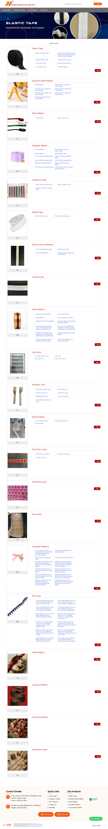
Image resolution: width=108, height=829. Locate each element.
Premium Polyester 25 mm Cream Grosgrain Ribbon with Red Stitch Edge (43, 576)
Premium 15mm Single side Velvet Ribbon (63, 89)
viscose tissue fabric (75, 807)
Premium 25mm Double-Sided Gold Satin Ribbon (67, 321)
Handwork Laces (39, 749)
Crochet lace (38, 277)
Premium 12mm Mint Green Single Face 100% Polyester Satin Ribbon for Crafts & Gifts (66, 327)
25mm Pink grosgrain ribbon (63, 160)
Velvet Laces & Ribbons (42, 244)
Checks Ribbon (39, 153)
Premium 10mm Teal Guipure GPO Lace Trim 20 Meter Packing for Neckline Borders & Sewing (45, 632)
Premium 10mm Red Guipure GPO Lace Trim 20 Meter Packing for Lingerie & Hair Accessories (66, 616)
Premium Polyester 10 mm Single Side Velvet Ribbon (44, 340)
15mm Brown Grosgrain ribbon (44, 167)
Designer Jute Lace (41, 393)
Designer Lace (38, 384)
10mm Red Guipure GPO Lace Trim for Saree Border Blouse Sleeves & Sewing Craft (45, 602)
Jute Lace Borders (63, 396)
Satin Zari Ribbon (63, 67)
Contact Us (43, 10)
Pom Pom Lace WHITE (43, 454)
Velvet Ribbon (39, 84)
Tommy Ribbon (39, 149)
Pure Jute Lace (39, 358)
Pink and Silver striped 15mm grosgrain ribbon (63, 551)
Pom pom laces (39, 449)
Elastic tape (37, 212)
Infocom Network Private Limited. (35, 826)
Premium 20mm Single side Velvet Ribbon (43, 93)
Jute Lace (36, 352)
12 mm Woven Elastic (41, 421)
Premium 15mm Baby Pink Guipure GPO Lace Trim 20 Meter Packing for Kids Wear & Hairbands (67, 624)
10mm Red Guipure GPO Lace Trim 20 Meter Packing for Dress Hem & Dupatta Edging (66, 608)
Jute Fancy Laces (63, 393)
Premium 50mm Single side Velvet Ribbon (66, 253)
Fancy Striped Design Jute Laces (43, 400)
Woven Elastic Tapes (41, 216)
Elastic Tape (37, 48)
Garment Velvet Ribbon (42, 81)
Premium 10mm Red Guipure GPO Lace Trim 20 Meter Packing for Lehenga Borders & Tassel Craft (67, 632)
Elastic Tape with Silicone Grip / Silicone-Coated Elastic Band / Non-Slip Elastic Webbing (67, 54)
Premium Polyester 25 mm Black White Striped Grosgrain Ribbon (44, 570)
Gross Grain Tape (41, 63)
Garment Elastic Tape (42, 59)
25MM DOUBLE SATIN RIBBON (45, 321)
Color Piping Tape (41, 67)
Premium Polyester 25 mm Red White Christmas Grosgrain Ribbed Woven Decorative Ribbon (64, 582)
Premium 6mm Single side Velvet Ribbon (43, 89)
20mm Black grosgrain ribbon (44, 160)
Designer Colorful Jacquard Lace (44, 188)
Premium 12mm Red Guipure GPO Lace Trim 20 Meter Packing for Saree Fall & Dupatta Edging (44, 624)
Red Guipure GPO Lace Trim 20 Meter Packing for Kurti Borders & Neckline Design (45, 615)
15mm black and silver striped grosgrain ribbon (64, 167)
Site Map (52, 807)
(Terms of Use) (38, 824)
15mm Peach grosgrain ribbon (64, 557)
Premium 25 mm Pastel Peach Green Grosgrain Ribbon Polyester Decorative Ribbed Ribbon (44, 564)
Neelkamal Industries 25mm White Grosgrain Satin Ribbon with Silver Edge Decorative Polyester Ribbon (63, 564)
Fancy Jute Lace (63, 389)
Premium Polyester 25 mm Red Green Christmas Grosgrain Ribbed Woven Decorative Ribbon (43, 582)
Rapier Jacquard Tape (42, 53)
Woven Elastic (39, 423)
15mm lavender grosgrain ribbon (42, 558)
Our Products (32, 10)
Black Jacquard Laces (64, 184)
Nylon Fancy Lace (63, 118)
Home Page (7, 10)
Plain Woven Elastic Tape (62, 216)
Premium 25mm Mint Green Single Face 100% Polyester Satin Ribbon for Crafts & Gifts (44, 334)
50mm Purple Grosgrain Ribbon (62, 163)
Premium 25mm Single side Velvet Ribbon (63, 93)
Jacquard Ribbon (40, 685)
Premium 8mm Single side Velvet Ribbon (62, 85)
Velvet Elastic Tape (63, 249)
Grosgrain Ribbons (40, 546)
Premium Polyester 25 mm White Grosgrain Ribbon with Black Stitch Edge (63, 570)
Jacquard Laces (39, 180)
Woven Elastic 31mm (61, 421)
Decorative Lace (39, 482)
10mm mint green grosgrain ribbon (63, 157)
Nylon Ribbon (38, 113)
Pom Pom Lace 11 (41, 457)
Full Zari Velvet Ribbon (64, 63)
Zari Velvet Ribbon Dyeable (44, 249)
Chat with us (97, 818)
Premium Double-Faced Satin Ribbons (66, 333)
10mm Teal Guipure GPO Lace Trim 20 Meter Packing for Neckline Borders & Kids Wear (67, 639)
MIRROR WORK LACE (42, 396)
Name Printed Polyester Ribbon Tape (62, 150)
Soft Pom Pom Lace (64, 454)
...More (98, 70)
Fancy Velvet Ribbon (42, 253)
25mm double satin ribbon (65, 317)
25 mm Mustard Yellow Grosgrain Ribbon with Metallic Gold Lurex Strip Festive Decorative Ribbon (44, 553)
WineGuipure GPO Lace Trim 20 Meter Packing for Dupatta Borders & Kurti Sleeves (45, 639)
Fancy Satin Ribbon (63, 314)
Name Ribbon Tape (60, 153)
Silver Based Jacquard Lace (44, 184)
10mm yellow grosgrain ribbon (44, 156)
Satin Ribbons (38, 309)
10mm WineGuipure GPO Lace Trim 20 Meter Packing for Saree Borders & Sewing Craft (67, 602)
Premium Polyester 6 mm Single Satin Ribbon (65, 340)
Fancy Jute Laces (60, 358)
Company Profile (19, 10)
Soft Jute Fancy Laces (42, 356)
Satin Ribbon (39, 118)
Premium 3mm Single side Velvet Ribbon (43, 97)
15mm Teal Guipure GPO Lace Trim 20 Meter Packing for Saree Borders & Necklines (45, 608)
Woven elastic (38, 417)
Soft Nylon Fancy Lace (64, 59)
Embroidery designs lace (43, 389)
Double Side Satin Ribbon (43, 314)
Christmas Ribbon (40, 717)
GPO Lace (36, 596)
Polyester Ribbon (39, 145)
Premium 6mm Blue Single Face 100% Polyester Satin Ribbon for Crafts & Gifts (44, 327)
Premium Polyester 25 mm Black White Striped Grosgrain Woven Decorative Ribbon (63, 576)
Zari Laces (37, 514)
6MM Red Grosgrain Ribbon (43, 163)
